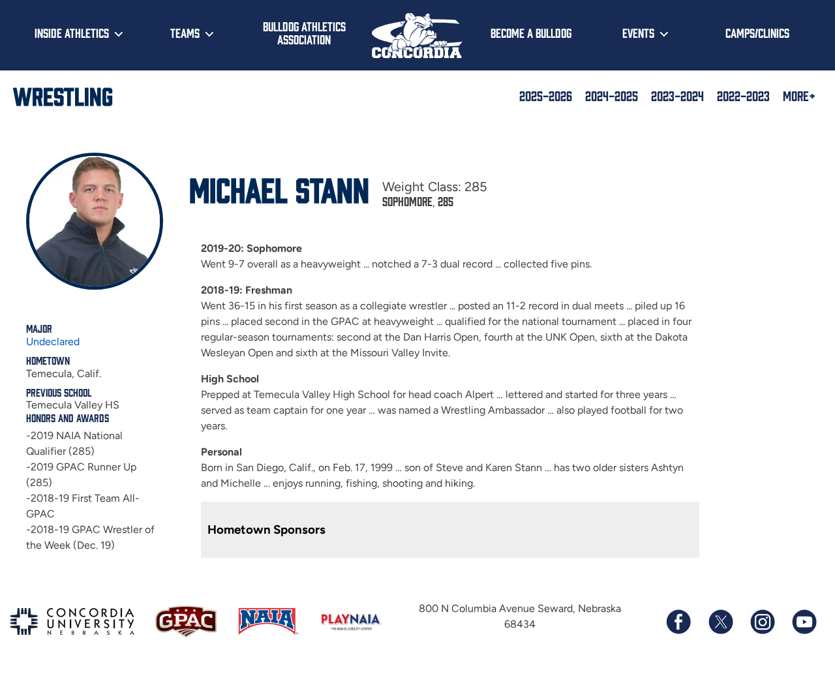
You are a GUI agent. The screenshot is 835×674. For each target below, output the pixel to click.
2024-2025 (611, 95)
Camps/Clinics (757, 32)
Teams (185, 32)
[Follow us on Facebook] (678, 622)
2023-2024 (677, 95)
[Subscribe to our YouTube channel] (804, 622)
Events (638, 32)
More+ (799, 95)
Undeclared (53, 341)
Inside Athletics (72, 32)
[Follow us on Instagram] (762, 622)
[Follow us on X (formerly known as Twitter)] (720, 622)
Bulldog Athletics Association (304, 33)
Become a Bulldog (531, 32)
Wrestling (63, 95)
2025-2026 (545, 95)
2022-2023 (743, 95)
